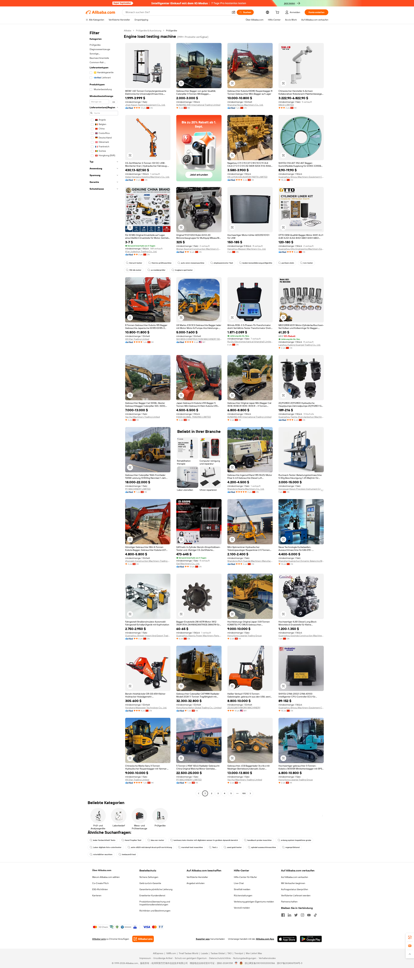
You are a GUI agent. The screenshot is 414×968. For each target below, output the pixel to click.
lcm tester (308, 263)
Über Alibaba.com (101, 870)
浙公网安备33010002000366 (260, 963)
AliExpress (158, 953)
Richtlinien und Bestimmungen (154, 910)
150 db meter (135, 270)
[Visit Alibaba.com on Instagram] (302, 915)
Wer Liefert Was (254, 953)
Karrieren (96, 895)
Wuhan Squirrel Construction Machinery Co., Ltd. (199, 249)
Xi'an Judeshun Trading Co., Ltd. (141, 251)
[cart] (278, 12)
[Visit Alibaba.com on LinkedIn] (289, 915)
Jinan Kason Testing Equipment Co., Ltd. (145, 105)
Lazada (204, 953)
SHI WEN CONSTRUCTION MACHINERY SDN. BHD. (199, 339)
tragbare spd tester (184, 270)
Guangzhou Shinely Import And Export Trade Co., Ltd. (147, 635)
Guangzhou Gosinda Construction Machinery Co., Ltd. (301, 635)
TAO (229, 953)
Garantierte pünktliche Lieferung (155, 889)
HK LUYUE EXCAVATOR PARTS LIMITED (247, 177)
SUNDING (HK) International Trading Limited (198, 105)
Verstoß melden (242, 907)
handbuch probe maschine (259, 840)
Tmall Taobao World (188, 953)
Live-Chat (239, 883)
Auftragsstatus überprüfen (294, 889)
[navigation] (104, 412)
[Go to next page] (250, 793)
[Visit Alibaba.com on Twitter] (296, 915)
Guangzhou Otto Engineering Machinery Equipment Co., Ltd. (301, 249)
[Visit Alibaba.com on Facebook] (283, 915)
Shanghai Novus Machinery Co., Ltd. (245, 105)
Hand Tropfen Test (133, 840)
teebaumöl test (129, 854)
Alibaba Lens (99, 939)
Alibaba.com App (265, 939)
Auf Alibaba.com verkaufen (294, 877)
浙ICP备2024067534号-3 (289, 963)
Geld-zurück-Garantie (150, 883)
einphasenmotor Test (223, 263)
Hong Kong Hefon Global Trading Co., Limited (198, 707)
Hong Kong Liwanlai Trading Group (244, 635)
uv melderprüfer (158, 270)
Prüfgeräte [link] (171, 30)
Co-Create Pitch (100, 883)
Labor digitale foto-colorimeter (107, 847)
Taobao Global (218, 953)
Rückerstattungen (243, 895)
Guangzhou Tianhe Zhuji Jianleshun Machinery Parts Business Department (301, 417)
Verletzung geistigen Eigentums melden (254, 901)
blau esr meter (157, 840)
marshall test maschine (192, 847)
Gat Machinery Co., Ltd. (188, 563)
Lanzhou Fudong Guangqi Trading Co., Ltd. (299, 345)
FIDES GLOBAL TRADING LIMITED (193, 417)
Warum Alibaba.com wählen (106, 877)
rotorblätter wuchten (102, 854)
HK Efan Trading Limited (137, 339)
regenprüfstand (292, 847)
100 (244, 793)
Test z (215, 847)
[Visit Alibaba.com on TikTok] (315, 915)
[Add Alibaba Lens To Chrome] (143, 939)
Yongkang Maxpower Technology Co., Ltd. (146, 707)
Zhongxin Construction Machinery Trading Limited (147, 561)
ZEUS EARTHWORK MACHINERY (243, 707)
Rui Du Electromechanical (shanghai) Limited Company (250, 341)
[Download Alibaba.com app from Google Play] (311, 939)
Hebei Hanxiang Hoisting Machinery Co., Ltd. (147, 177)
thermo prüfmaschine (161, 263)
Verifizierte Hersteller (197, 877)
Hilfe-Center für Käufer (245, 877)
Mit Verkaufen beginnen (293, 883)
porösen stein (288, 263)
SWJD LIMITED (286, 105)
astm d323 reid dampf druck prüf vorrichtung (151, 847)
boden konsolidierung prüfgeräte (257, 263)
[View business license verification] (236, 963)
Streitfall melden (242, 889)
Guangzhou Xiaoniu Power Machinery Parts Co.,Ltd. (199, 635)
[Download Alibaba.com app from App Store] (287, 939)
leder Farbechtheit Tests (104, 840)
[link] (410, 937)
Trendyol (238, 953)
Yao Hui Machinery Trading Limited (142, 417)
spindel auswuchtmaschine (263, 847)
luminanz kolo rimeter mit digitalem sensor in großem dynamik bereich (206, 840)
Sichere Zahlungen (148, 877)
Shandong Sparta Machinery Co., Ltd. (245, 489)
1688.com (171, 953)
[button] (233, 12)
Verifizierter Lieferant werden (295, 895)
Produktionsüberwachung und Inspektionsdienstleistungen (154, 903)
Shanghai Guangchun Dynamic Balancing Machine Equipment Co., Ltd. (301, 561)
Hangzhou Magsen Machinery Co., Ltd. (246, 249)
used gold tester (234, 847)
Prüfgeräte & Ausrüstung (148, 30)
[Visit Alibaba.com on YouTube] (309, 915)
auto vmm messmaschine (192, 263)
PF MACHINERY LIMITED (138, 489)
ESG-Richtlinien (100, 889)
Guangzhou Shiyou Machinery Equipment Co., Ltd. (301, 177)
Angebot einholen (196, 883)
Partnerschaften (289, 901)
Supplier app (203, 939)
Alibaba (127, 30)
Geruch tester (135, 263)
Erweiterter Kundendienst (152, 895)
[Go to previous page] (199, 793)
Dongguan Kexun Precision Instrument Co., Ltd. (301, 489)
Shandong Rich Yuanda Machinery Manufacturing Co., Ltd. (250, 561)
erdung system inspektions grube (296, 840)
